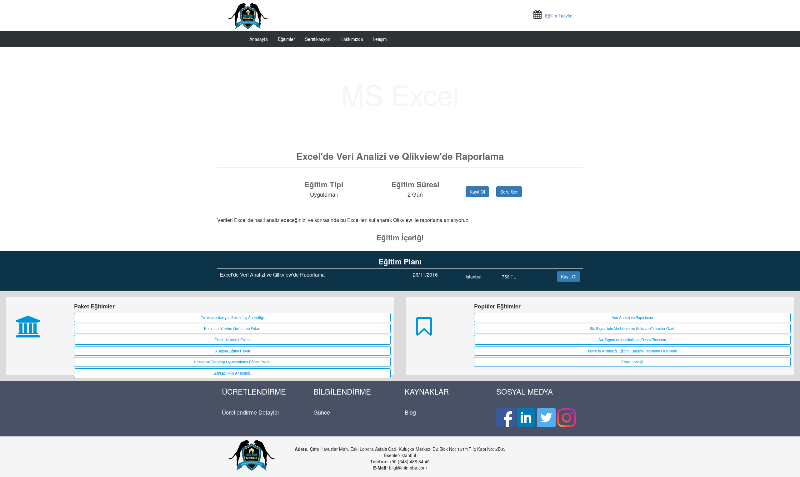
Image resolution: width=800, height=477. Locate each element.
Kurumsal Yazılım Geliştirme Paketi (232, 328)
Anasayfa (258, 39)
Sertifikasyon (317, 39)
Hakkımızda (351, 39)
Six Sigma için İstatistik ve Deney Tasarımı (632, 339)
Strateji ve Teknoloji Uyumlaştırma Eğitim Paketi (232, 361)
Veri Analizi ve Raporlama (632, 317)
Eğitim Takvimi (559, 15)
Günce (321, 412)
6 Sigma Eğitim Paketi (232, 350)
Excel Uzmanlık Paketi (232, 339)
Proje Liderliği (632, 361)
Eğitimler (286, 39)
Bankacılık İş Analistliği (232, 373)
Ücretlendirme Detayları (251, 412)
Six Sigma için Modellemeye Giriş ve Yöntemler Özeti (632, 328)
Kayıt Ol (477, 192)
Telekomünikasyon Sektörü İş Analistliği (232, 317)
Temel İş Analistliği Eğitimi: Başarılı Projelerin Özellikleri (632, 350)
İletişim (380, 39)
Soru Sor (509, 192)
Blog (410, 412)
